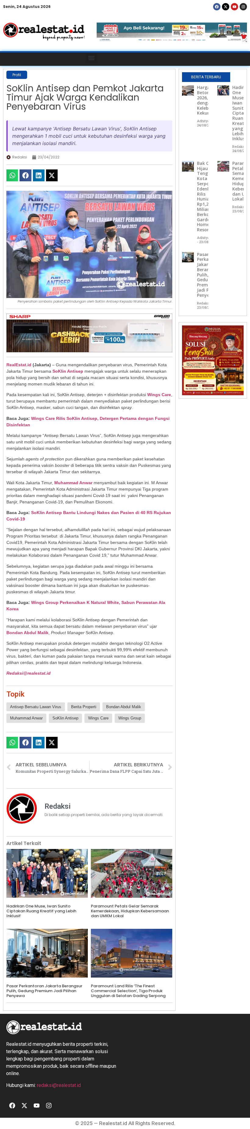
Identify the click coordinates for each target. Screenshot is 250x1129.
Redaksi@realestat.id (28, 673)
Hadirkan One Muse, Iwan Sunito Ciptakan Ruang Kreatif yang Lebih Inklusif (41, 910)
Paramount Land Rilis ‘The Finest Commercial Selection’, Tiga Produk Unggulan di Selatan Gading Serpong (128, 990)
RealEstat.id (18, 364)
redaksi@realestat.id (59, 1085)
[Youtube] (234, 6)
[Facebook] (216, 6)
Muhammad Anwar (73, 482)
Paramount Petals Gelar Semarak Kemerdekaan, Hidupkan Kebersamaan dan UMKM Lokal (130, 910)
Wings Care (159, 394)
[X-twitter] (225, 6)
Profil (16, 74)
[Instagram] (243, 6)
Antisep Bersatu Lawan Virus (35, 707)
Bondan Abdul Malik (27, 632)
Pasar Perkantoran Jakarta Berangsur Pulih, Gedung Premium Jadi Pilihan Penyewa (44, 990)
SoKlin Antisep (67, 371)
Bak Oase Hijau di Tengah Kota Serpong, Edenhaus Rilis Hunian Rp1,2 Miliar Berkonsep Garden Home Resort (208, 196)
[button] (92, 58)
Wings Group (129, 718)
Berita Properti (83, 707)
